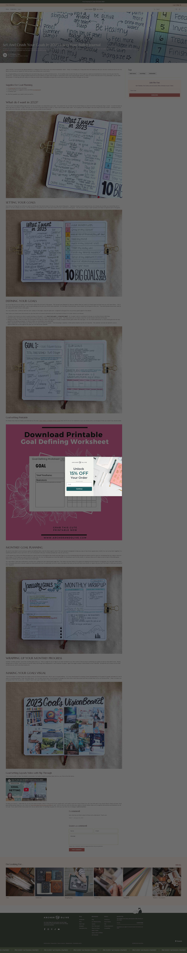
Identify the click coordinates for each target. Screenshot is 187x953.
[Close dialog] (120, 458)
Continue (79, 489)
